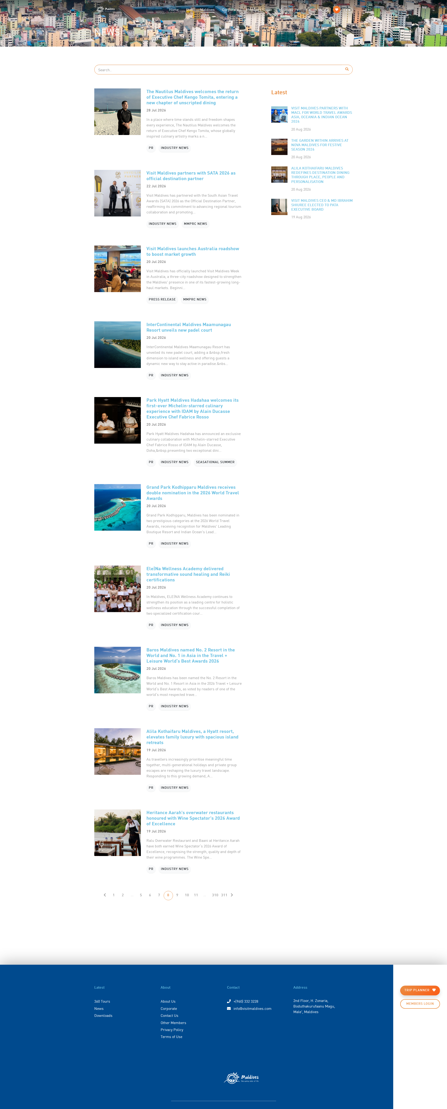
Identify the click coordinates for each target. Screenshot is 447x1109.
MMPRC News (195, 224)
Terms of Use (171, 1036)
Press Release (162, 299)
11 (196, 895)
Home (174, 9)
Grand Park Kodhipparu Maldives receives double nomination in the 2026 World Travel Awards (192, 492)
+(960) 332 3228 (245, 1001)
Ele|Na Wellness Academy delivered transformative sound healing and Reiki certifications (188, 574)
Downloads (103, 1015)
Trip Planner (417, 990)
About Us (168, 1001)
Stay (189, 9)
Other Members (173, 1022)
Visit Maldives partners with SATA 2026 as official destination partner (191, 175)
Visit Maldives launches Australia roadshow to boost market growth (192, 251)
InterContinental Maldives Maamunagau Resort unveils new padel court (188, 327)
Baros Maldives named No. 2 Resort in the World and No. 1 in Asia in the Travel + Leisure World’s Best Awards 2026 (190, 655)
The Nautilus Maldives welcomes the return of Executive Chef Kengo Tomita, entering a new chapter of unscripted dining (192, 97)
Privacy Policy (172, 1029)
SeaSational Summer (215, 462)
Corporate (230, 9)
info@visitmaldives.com (252, 1008)
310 (215, 895)
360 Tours (102, 1001)
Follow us (314, 9)
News (99, 1008)
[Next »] (232, 895)
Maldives (209, 9)
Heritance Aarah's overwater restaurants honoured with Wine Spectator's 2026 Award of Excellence (193, 818)
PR (151, 148)
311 (224, 895)
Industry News (175, 148)
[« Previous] (104, 895)
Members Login (258, 9)
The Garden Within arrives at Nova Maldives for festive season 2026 (320, 145)
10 (187, 895)
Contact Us (169, 1015)
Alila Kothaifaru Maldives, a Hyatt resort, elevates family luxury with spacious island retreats (192, 736)
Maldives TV (288, 9)
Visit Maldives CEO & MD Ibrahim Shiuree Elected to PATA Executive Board (322, 205)
